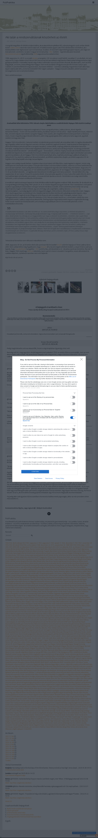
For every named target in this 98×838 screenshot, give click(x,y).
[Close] (82, 360)
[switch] (72, 397)
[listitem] (49, 393)
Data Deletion (38, 478)
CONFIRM (35, 471)
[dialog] (49, 419)
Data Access (49, 478)
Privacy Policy (60, 478)
